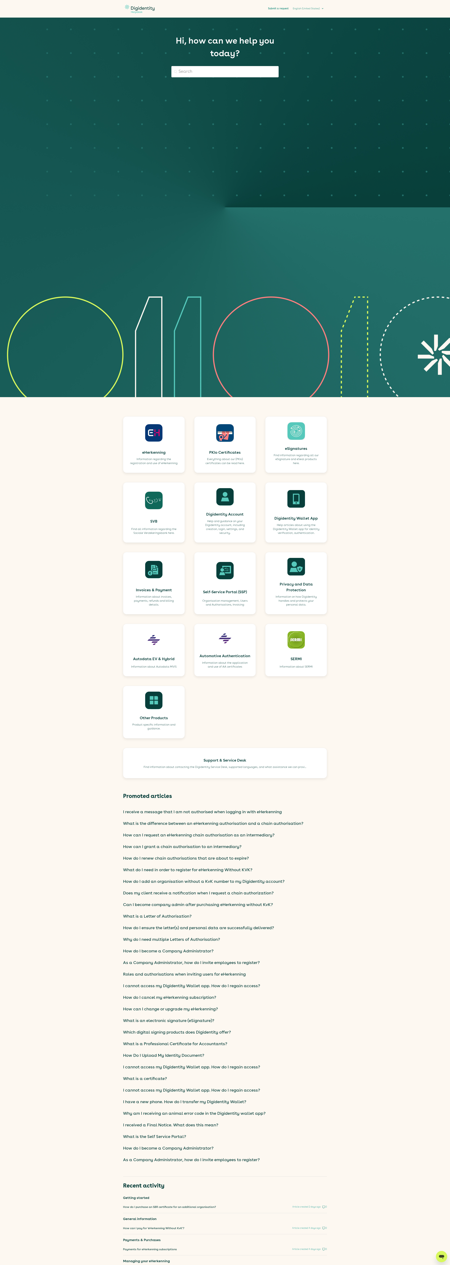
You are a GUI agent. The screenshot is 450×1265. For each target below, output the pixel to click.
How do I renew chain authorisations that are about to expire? (186, 858)
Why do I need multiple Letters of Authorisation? (171, 940)
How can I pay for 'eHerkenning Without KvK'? (153, 1228)
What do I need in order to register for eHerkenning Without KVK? (187, 870)
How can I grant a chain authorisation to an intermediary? (182, 847)
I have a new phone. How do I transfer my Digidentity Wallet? (184, 1102)
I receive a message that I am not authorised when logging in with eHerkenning (202, 812)
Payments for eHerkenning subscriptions (150, 1249)
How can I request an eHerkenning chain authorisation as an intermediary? (199, 835)
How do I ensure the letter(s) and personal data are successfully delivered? (198, 928)
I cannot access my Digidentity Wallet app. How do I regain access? (191, 986)
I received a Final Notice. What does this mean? (170, 1125)
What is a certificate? (145, 1079)
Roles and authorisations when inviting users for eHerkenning (184, 974)
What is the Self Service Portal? (154, 1137)
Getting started (136, 1198)
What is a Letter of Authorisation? (157, 916)
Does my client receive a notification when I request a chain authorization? (198, 893)
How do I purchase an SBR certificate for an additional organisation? (169, 1207)
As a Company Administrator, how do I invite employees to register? (191, 963)
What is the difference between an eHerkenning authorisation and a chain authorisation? (213, 824)
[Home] (139, 15)
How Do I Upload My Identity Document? (163, 1056)
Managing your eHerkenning (146, 1261)
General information (140, 1219)
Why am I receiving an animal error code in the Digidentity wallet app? (194, 1114)
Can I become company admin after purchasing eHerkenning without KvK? (198, 905)
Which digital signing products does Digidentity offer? (177, 1032)
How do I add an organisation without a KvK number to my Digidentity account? (204, 882)
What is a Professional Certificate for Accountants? (175, 1044)
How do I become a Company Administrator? (168, 951)
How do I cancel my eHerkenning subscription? (169, 998)
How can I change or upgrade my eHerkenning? (170, 1009)
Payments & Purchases (142, 1240)
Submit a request (278, 8)
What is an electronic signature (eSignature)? (168, 1021)
